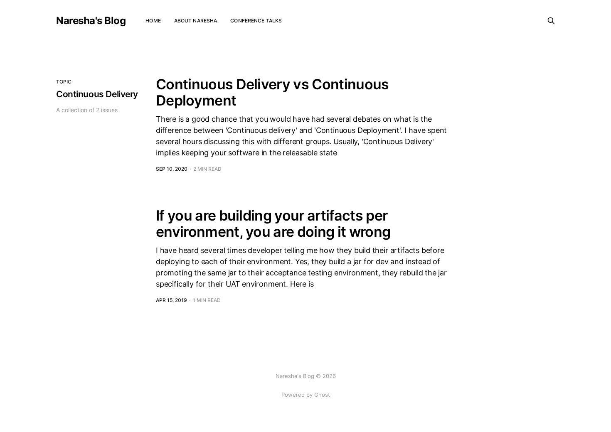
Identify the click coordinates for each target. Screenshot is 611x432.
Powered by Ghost (305, 394)
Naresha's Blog (91, 21)
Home (152, 20)
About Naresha (195, 20)
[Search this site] (551, 21)
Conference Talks (256, 20)
